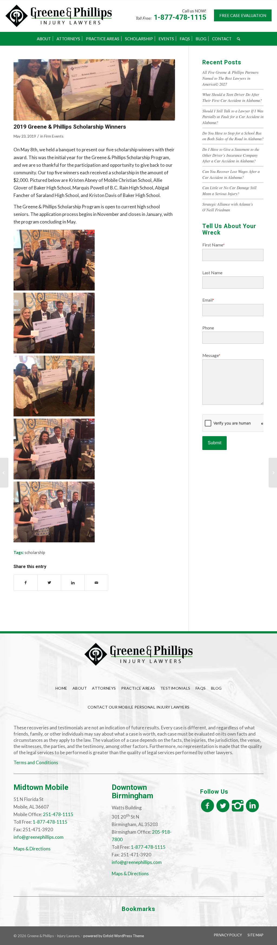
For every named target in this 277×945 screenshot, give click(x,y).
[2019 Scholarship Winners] (94, 90)
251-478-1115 (58, 814)
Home (61, 688)
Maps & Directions (32, 848)
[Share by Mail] (96, 582)
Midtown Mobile (41, 787)
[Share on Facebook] (25, 582)
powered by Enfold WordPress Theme (113, 936)
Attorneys (104, 688)
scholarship (35, 552)
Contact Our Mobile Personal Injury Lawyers (139, 707)
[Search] (238, 38)
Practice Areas (138, 688)
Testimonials (175, 688)
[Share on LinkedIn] (72, 582)
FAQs (201, 688)
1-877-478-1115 (180, 17)
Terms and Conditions (36, 762)
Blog (216, 688)
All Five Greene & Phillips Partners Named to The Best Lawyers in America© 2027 (230, 78)
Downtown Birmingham (132, 791)
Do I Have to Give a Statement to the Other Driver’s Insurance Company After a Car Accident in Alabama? (230, 155)
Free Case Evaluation (242, 15)
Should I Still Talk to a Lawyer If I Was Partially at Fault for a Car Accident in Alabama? (232, 116)
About (79, 688)
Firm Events (54, 136)
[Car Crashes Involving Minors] (273, 472)
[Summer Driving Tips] (4, 472)
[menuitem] (44, 38)
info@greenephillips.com (39, 837)
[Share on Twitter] (49, 582)
